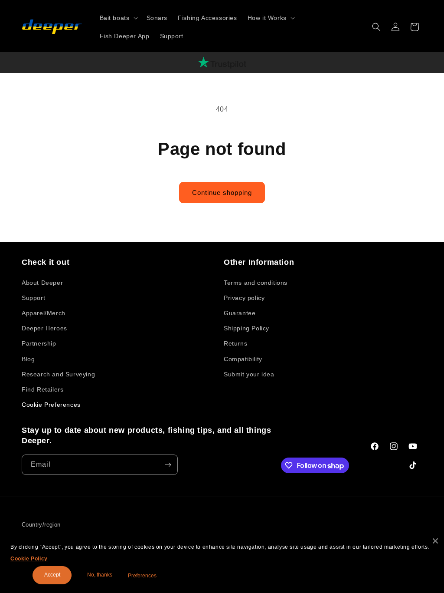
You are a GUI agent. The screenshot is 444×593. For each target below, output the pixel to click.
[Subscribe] (167, 465)
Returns (235, 343)
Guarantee (239, 313)
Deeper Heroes (44, 328)
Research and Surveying (58, 374)
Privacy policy (244, 297)
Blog (28, 359)
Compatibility (243, 359)
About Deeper (42, 282)
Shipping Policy (246, 328)
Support (33, 297)
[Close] (435, 541)
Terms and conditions (255, 282)
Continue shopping (222, 192)
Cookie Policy (29, 559)
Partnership (39, 343)
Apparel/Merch (43, 313)
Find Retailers (42, 389)
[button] (118, 18)
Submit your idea (249, 374)
